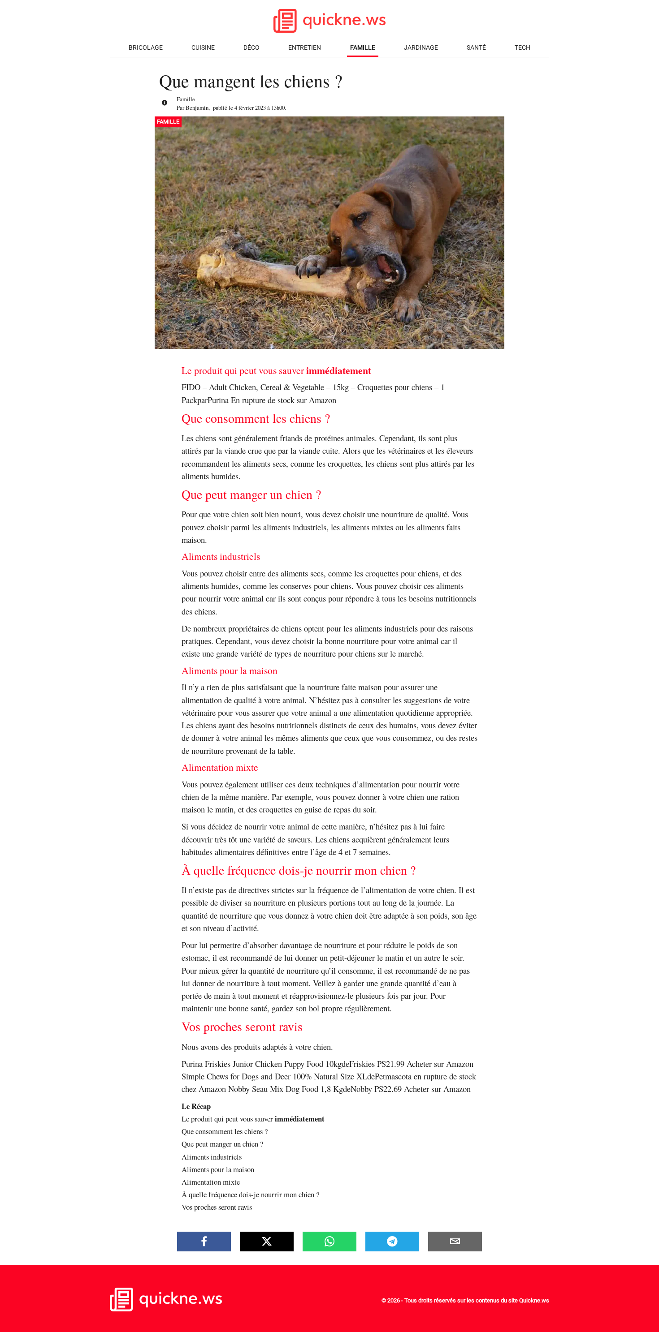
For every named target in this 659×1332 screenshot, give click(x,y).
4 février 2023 (250, 107)
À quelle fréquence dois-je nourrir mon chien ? (250, 1194)
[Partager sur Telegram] (392, 1241)
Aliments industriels (212, 1157)
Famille (362, 48)
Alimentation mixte (211, 1182)
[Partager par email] (455, 1241)
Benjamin (197, 107)
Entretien (304, 48)
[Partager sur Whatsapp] (329, 1241)
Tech (522, 48)
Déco (251, 48)
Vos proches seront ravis (217, 1207)
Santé (476, 48)
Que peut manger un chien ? (222, 1144)
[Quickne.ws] (166, 1309)
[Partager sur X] (267, 1241)
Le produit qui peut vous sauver (253, 1118)
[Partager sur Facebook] (204, 1241)
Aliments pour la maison (218, 1169)
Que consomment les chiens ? (225, 1131)
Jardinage (421, 48)
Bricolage (146, 48)
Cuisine (203, 48)
